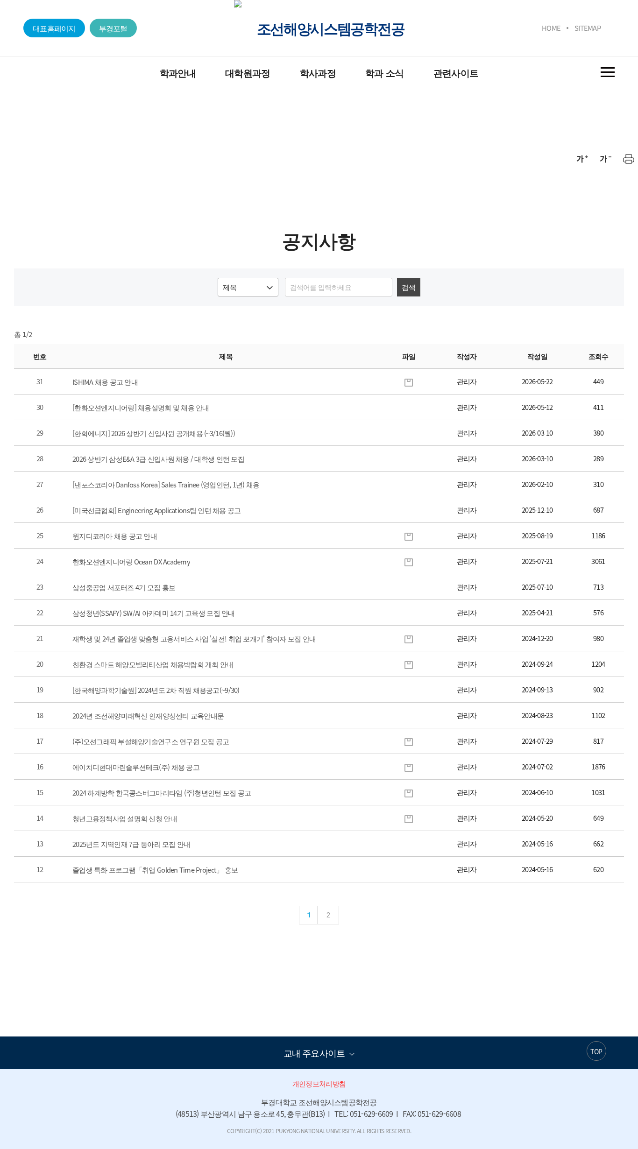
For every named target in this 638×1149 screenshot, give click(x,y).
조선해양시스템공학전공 (330, 28)
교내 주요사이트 (314, 1052)
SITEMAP (587, 28)
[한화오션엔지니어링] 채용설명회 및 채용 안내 (140, 407)
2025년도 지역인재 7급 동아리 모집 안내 (131, 844)
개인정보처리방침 (319, 1084)
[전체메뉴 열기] (608, 72)
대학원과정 (247, 72)
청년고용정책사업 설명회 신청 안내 (124, 818)
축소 (605, 158)
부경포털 (113, 28)
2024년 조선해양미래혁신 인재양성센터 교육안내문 (148, 716)
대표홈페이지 (54, 28)
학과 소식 (384, 72)
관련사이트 (455, 72)
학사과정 (318, 72)
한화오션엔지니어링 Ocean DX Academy (131, 562)
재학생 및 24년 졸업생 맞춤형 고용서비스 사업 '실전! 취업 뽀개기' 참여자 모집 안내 (194, 639)
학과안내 (178, 72)
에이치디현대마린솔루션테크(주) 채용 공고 (135, 767)
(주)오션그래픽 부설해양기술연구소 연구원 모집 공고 (150, 741)
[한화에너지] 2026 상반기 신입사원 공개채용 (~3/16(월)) (153, 433)
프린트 (628, 158)
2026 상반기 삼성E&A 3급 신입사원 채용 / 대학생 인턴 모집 (158, 459)
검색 (408, 287)
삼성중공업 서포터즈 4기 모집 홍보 (123, 587)
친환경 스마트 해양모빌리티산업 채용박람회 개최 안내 (152, 664)
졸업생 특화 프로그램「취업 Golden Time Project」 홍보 (155, 870)
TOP (596, 1051)
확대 (582, 158)
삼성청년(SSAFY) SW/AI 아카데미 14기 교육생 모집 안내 (153, 613)
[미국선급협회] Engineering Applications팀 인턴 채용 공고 (156, 510)
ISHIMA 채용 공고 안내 (105, 382)
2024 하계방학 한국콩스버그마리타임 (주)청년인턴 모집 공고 (161, 793)
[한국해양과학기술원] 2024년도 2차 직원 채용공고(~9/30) (156, 690)
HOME (551, 28)
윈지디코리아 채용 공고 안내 (114, 536)
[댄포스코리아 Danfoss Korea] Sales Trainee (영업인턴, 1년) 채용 (165, 484)
